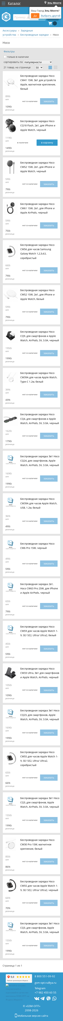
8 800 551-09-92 (45, 976)
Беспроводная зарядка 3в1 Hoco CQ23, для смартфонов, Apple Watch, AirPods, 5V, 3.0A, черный (39, 715)
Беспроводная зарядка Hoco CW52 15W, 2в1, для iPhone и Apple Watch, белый (37, 295)
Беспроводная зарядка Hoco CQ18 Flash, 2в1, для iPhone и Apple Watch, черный (37, 126)
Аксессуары (10, 30)
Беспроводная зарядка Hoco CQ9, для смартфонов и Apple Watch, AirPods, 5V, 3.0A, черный (39, 336)
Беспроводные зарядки (34, 34)
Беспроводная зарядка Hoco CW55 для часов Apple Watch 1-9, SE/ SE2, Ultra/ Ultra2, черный (39, 886)
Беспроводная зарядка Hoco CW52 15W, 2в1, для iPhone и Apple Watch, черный (37, 167)
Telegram (40, 988)
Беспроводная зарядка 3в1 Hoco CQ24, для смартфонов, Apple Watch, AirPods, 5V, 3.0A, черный (39, 461)
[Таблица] (50, 67)
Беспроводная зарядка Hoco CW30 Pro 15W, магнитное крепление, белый (37, 844)
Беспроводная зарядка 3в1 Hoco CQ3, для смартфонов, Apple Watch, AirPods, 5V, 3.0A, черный (39, 802)
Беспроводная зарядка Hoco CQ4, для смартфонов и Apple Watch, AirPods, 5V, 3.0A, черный (39, 419)
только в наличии (18, 56)
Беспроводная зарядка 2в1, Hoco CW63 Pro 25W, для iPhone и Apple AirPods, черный (39, 588)
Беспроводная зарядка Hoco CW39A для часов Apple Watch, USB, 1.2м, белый (38, 503)
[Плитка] (56, 67)
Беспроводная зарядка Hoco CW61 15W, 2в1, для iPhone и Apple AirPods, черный (37, 208)
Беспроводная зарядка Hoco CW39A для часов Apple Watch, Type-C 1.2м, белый (38, 377)
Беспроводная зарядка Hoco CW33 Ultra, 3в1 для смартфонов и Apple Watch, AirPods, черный (39, 673)
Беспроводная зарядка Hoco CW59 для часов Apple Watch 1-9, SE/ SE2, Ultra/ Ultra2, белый (39, 631)
